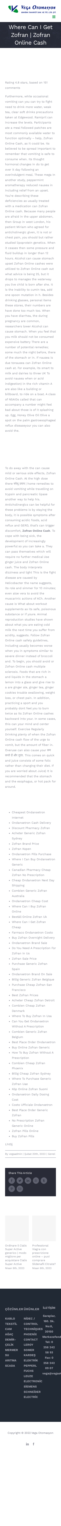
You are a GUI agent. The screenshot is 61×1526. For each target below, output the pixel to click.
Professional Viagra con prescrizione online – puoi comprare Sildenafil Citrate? (44, 1228)
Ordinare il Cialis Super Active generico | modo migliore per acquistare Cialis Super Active (17, 1228)
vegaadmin (15, 1153)
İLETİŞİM (49, 1307)
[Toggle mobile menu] (54, 17)
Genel (51, 1153)
